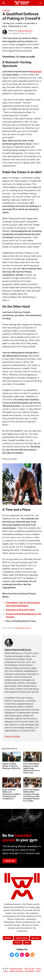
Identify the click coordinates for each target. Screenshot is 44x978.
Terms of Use (29, 968)
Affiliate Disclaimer (17, 971)
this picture (36, 71)
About (38, 971)
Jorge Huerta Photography (22, 628)
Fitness (6, 11)
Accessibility (29, 971)
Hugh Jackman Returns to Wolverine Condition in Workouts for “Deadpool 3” (11, 794)
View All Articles (12, 736)
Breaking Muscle (16, 968)
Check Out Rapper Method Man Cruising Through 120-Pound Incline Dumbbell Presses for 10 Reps (31, 795)
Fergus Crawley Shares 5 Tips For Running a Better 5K (11, 766)
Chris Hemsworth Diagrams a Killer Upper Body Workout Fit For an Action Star (31, 768)
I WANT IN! (9, 861)
